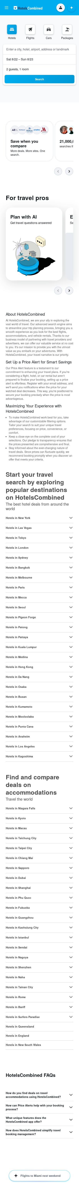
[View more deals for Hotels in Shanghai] (71, 887)
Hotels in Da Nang (17, 677)
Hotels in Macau (16, 828)
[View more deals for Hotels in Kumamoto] (71, 706)
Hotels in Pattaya (17, 637)
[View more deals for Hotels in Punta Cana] (71, 726)
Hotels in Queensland (20, 1026)
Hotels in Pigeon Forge (21, 617)
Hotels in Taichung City (21, 838)
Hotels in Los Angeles (20, 746)
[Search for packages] (67, 29)
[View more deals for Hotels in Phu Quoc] (71, 897)
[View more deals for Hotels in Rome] (71, 997)
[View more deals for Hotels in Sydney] (71, 557)
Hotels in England (17, 1035)
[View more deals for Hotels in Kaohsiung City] (71, 927)
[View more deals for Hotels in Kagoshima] (71, 756)
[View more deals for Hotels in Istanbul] (71, 937)
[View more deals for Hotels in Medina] (71, 657)
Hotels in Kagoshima (19, 756)
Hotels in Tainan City (19, 987)
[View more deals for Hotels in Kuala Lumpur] (71, 647)
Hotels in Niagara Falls (20, 808)
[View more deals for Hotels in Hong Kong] (71, 667)
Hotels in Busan (16, 697)
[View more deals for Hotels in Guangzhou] (71, 917)
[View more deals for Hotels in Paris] (71, 587)
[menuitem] (12, 32)
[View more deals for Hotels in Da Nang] (71, 676)
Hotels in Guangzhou (20, 917)
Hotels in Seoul (16, 607)
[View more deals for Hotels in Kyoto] (71, 818)
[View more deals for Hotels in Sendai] (71, 947)
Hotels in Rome (16, 997)
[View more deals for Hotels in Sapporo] (71, 868)
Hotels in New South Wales (23, 1045)
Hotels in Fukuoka (18, 907)
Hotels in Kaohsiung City (22, 927)
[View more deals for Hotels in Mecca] (71, 597)
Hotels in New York (18, 518)
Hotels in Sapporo (17, 868)
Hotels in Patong (17, 627)
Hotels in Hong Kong (19, 667)
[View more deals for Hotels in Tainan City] (71, 987)
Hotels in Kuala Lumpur (21, 647)
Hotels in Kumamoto (19, 706)
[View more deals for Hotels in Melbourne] (71, 577)
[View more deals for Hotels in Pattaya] (71, 637)
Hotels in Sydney (17, 557)
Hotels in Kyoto (16, 818)
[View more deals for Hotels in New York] (71, 517)
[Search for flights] (30, 29)
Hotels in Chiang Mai (19, 858)
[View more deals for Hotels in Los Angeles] (71, 746)
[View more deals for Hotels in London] (71, 547)
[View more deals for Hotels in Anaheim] (71, 736)
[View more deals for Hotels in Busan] (71, 696)
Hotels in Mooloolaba (20, 716)
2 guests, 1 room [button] (17, 69)
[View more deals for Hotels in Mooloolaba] (71, 716)
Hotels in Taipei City (19, 848)
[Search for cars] (49, 29)
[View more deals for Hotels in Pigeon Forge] (71, 617)
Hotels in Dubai (16, 878)
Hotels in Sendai (16, 947)
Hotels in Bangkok (18, 567)
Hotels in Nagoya (17, 957)
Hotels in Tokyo (16, 538)
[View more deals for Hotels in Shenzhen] (71, 967)
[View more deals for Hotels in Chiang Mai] (71, 858)
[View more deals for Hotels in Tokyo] (71, 537)
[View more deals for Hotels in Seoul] (71, 607)
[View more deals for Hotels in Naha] (71, 977)
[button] (6, 7)
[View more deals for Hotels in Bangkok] (71, 567)
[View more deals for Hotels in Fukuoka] (71, 907)
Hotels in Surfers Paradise (23, 1017)
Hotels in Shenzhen (18, 967)
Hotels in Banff (15, 1007)
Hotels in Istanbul (17, 937)
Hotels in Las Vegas (19, 528)
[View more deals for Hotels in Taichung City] (71, 838)
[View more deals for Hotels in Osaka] (71, 686)
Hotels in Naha (15, 977)
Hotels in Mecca (16, 597)
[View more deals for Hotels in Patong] (71, 627)
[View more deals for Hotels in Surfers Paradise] (71, 1017)
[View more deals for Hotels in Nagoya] (71, 957)
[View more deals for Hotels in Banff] (71, 1007)
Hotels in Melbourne (19, 577)
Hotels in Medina (17, 657)
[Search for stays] (12, 29)
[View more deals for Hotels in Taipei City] (71, 848)
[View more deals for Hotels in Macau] (71, 828)
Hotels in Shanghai (18, 888)
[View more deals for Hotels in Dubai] (71, 877)
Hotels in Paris (15, 587)
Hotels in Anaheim (18, 736)
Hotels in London (17, 548)
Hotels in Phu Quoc (18, 898)
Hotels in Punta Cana (19, 726)
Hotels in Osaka (16, 687)
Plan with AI (23, 216)
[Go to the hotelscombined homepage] (28, 8)
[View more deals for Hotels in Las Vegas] (71, 527)
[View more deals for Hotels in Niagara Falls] (71, 808)
